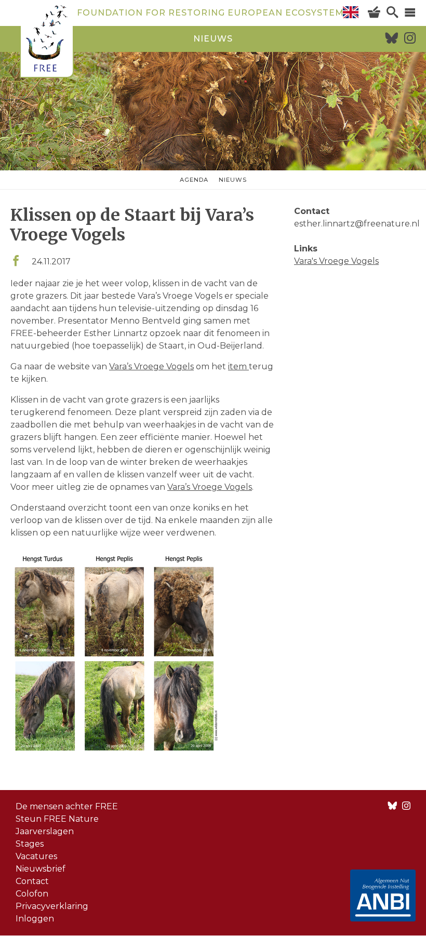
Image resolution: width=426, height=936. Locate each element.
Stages (30, 844)
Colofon (32, 894)
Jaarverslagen (45, 831)
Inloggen (35, 919)
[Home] (47, 40)
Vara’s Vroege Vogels (151, 366)
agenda (194, 179)
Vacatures (36, 856)
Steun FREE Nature (57, 819)
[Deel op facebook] (15, 261)
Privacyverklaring (52, 906)
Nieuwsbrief (40, 869)
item (238, 366)
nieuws (213, 39)
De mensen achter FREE (67, 806)
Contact (32, 881)
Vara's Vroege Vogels (336, 261)
